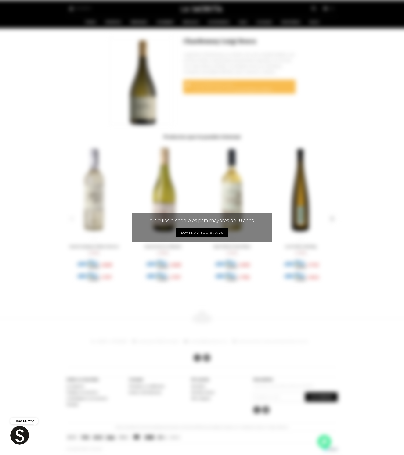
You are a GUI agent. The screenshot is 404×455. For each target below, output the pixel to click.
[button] (72, 219)
